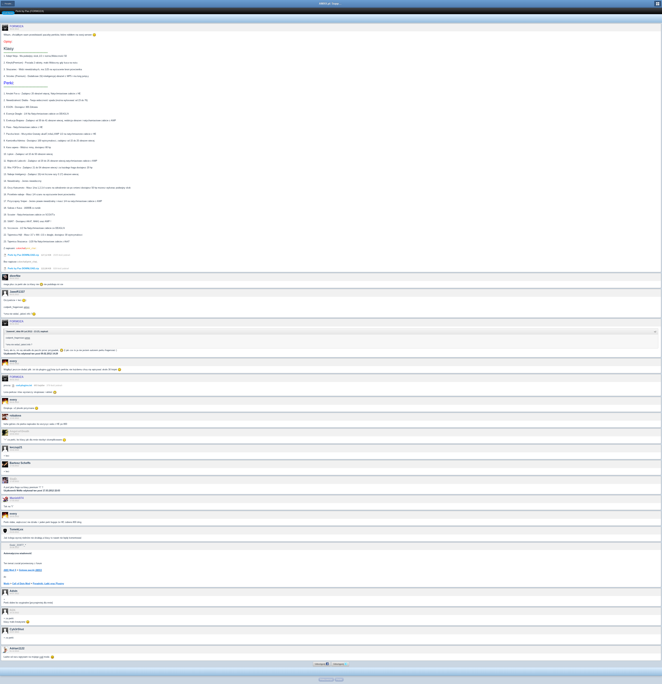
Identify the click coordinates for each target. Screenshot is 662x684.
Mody (6, 583)
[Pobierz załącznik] (5, 255)
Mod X (10, 570)
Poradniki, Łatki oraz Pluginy (48, 583)
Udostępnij (320, 664)
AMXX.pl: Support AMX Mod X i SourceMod (331, 3)
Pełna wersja (326, 679)
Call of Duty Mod (21, 583)
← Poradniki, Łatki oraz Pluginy (8, 4)
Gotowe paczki (30, 570)
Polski (339, 679)
